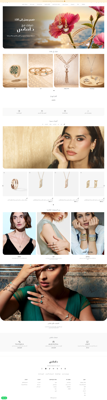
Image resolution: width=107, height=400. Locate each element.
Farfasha (83, 4)
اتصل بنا (39, 382)
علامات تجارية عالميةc (56, 4)
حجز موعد (38, 384)
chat (3, 398)
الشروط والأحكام (24, 382)
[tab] (64, 124)
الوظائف (69, 389)
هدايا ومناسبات (39, 4)
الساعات (84, 391)
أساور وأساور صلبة (83, 384)
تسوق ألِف (99, 138)
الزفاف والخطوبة (47, 4)
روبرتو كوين (88, 256)
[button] (4, 173)
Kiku (78, 4)
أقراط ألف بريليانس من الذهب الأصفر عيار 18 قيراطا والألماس (94, 200)
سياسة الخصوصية (24, 384)
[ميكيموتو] (19, 254)
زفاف (85, 395)
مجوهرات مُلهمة (24, 4)
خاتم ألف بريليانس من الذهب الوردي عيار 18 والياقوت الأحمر (17, 200)
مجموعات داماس (65, 4)
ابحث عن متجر (68, 384)
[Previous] (3, 186)
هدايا (85, 393)
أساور (40, 88)
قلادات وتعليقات (66, 88)
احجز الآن (87, 347)
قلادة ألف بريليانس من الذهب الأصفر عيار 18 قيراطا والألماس (43, 200)
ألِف (26, 198)
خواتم (15, 88)
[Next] (104, 186)
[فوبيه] (53, 254)
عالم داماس (68, 382)
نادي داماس (38, 386)
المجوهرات (72, 4)
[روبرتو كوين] (87, 254)
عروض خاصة (32, 4)
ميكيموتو (19, 256)
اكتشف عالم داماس (53, 323)
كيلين (56, 391)
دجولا (56, 389)
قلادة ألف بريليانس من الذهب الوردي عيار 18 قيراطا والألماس (69, 200)
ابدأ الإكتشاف (53, 100)
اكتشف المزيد (53, 347)
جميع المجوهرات (92, 88)
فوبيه (53, 256)
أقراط (85, 386)
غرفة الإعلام (68, 386)
